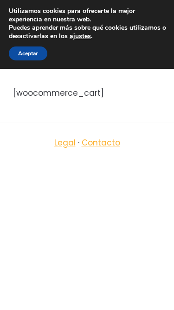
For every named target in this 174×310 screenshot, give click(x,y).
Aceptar (28, 53)
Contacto (101, 142)
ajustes (80, 36)
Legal (65, 142)
